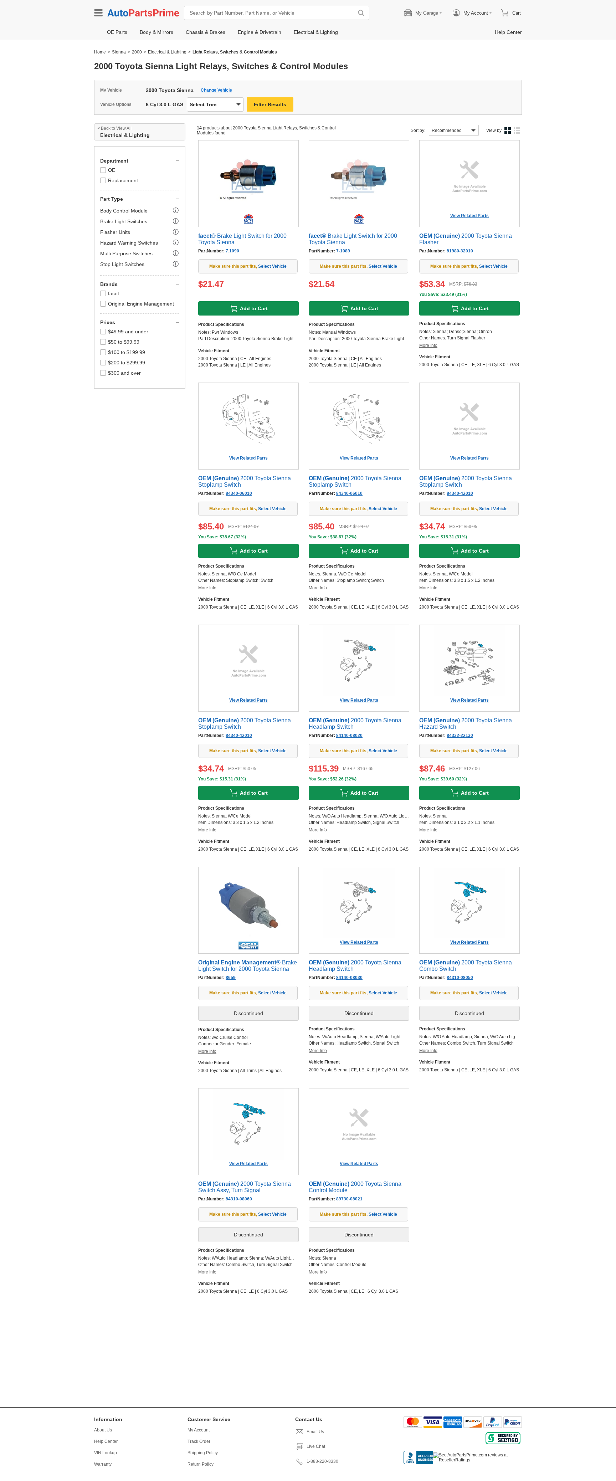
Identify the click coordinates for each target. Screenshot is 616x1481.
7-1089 (343, 250)
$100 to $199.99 (126, 352)
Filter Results (270, 104)
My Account (199, 1430)
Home (100, 52)
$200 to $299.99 (126, 362)
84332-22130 (460, 735)
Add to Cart (254, 308)
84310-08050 (460, 977)
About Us (103, 1430)
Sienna (119, 52)
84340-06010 (239, 493)
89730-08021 (349, 1198)
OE (111, 170)
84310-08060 (239, 1198)
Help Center (106, 1441)
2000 (137, 52)
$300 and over (124, 373)
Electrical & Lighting (167, 52)
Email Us (315, 1431)
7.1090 (232, 250)
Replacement (123, 180)
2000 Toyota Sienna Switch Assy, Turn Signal (244, 1187)
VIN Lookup (105, 1452)
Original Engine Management (141, 304)
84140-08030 (349, 977)
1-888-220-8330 (322, 1461)
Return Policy (201, 1464)
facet (113, 293)
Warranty (103, 1464)
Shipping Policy (203, 1452)
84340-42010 (460, 493)
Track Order (199, 1441)
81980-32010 (460, 250)
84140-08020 (349, 735)
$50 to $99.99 (123, 342)
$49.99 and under (128, 331)
